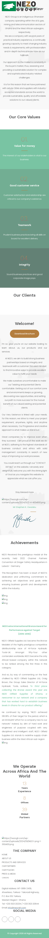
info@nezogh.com (17, 907)
